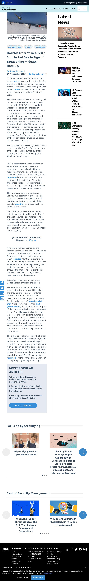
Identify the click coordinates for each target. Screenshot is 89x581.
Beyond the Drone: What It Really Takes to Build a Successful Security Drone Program (25, 388)
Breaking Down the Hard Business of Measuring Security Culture (25, 396)
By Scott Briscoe (15, 71)
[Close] (85, 567)
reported (11, 177)
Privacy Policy (52, 563)
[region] (44, 572)
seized (17, 81)
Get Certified (52, 554)
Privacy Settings (22, 578)
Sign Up (32, 240)
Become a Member (55, 551)
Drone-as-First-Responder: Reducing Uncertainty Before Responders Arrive (22, 379)
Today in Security (38, 74)
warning (19, 204)
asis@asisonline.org (36, 551)
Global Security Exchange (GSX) (53, 557)
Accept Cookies (38, 578)
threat (17, 89)
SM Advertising (53, 561)
